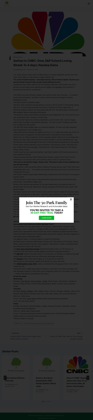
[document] (46, 210)
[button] (71, 199)
